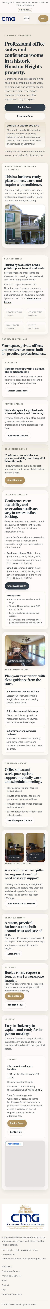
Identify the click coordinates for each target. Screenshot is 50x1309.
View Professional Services (21, 903)
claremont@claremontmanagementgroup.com (24, 1258)
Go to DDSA (25, 10)
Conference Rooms (10, 1271)
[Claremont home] (8, 18)
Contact (5, 1285)
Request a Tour (25, 116)
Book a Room (25, 107)
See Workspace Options (19, 820)
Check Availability (16, 585)
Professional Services (11, 1275)
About (4, 1280)
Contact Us (16, 1131)
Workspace (7, 1266)
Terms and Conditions (12, 1294)
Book (43, 18)
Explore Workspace (17, 390)
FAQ (4, 1289)
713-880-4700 (8, 1254)
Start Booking (14, 480)
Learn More (13, 953)
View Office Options (17, 435)
